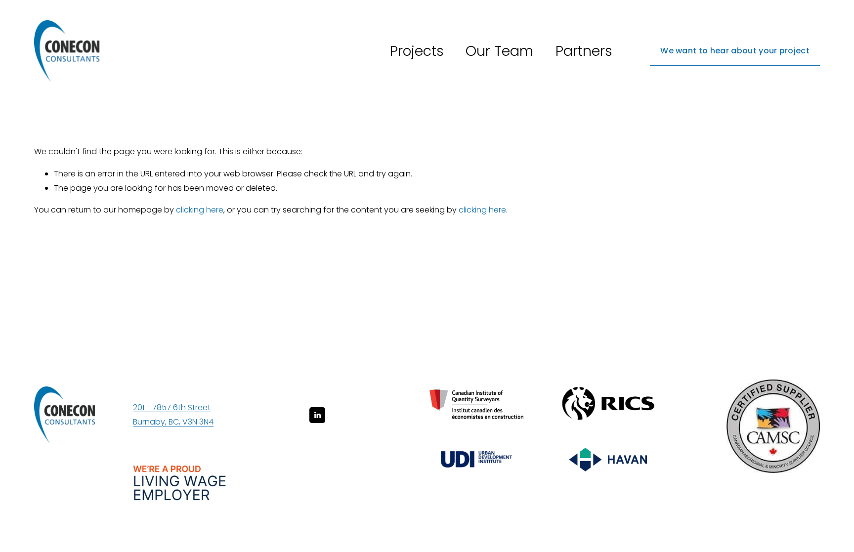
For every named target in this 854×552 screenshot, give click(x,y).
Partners (583, 51)
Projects (417, 51)
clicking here (199, 209)
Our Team (499, 51)
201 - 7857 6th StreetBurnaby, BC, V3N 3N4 (173, 414)
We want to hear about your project (735, 50)
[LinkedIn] (317, 415)
